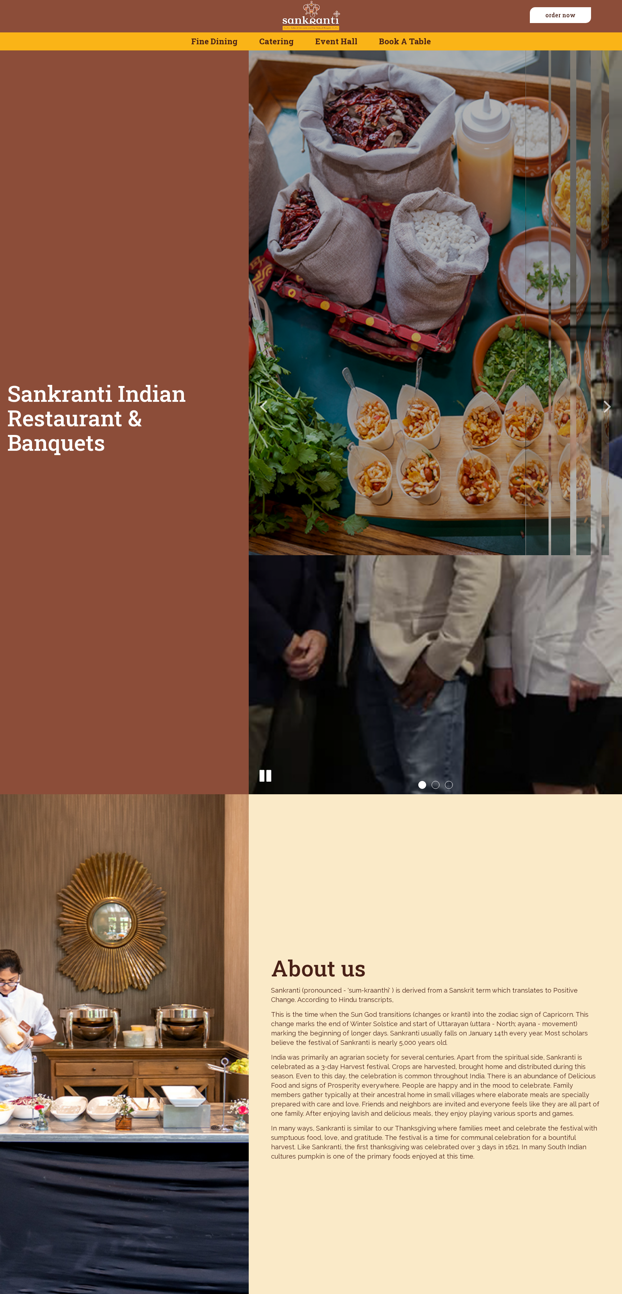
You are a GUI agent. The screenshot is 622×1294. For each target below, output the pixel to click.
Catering (276, 41)
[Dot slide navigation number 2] (436, 785)
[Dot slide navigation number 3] (449, 785)
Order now (560, 15)
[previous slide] (263, 406)
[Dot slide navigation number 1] (422, 785)
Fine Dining (214, 41)
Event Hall (336, 41)
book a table (405, 41)
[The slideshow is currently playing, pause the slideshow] (265, 774)
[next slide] (607, 406)
